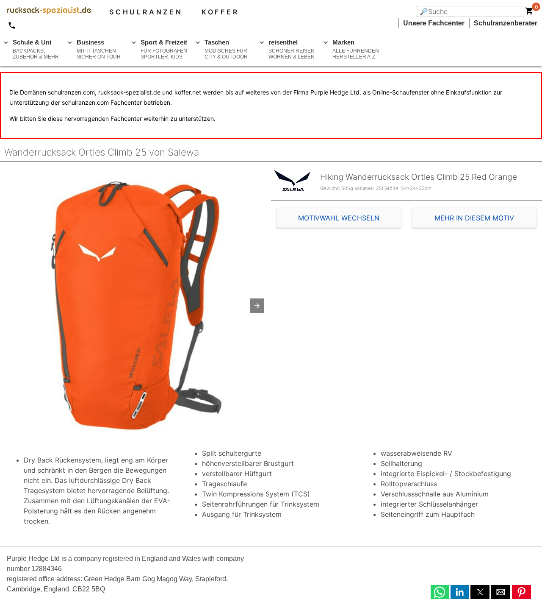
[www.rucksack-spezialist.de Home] (45, 12)
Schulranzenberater (505, 23)
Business (99, 49)
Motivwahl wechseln (338, 218)
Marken (355, 49)
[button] (257, 305)
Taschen (226, 49)
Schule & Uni (36, 49)
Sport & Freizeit (164, 49)
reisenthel (291, 49)
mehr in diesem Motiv (474, 218)
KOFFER (220, 12)
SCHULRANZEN (146, 12)
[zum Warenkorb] (529, 12)
